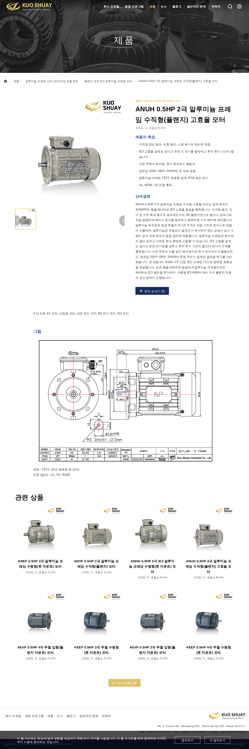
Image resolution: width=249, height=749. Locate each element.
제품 (152, 6)
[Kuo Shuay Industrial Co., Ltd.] (29, 6)
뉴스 (164, 6)
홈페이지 (5, 81)
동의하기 (188, 740)
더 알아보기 (217, 740)
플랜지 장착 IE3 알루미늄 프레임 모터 (108, 81)
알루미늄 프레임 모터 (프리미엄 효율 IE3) (52, 81)
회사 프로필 (111, 6)
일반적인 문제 (196, 6)
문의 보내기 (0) (155, 291)
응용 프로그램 (134, 6)
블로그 (176, 6)
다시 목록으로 (127, 683)
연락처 (215, 6)
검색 (230, 6)
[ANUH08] (69, 152)
